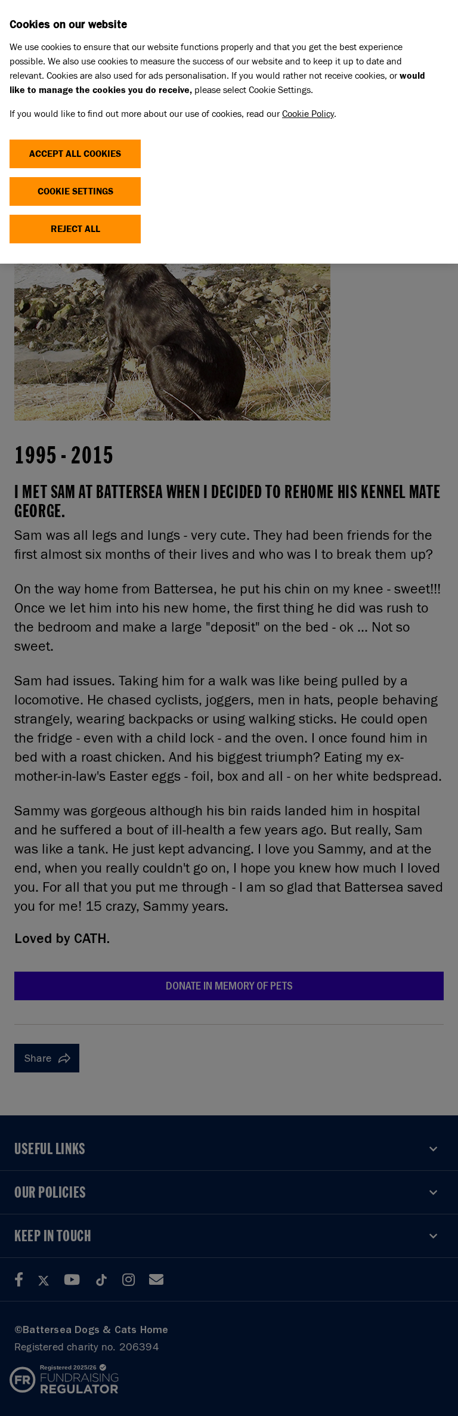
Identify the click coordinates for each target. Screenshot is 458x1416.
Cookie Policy (308, 114)
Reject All (75, 229)
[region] (229, 132)
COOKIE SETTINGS (75, 191)
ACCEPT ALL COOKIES (75, 154)
